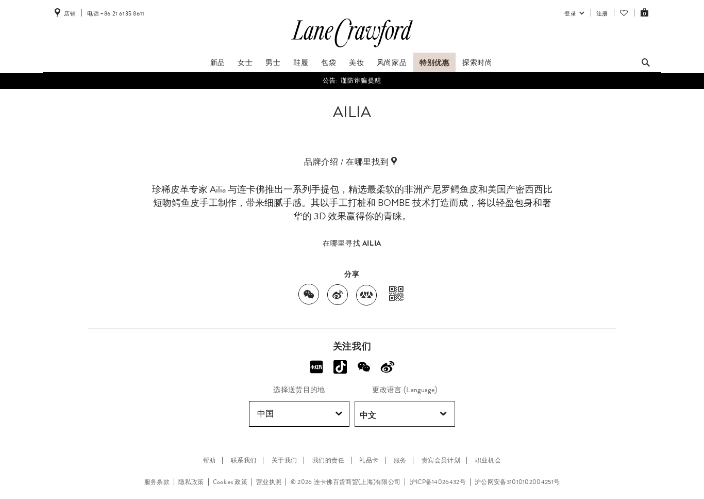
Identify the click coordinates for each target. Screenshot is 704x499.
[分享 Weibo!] (387, 367)
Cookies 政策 (230, 482)
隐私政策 (191, 482)
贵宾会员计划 (441, 460)
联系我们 (244, 460)
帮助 (209, 460)
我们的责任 (328, 460)
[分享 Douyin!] (340, 367)
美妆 (356, 62)
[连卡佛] (352, 47)
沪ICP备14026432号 (438, 482)
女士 (245, 62)
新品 (217, 62)
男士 (272, 62)
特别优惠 (434, 62)
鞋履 (300, 62)
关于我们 (284, 460)
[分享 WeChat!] (364, 367)
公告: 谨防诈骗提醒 (352, 80)
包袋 (328, 62)
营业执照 (268, 482)
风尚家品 (392, 62)
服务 (400, 460)
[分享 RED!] (316, 367)
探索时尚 (477, 62)
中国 (265, 414)
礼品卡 (369, 460)
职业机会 (488, 460)
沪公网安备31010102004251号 (517, 482)
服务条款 (157, 482)
